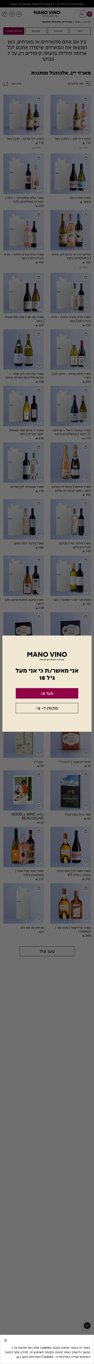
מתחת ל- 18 (47, 708)
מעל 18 (47, 693)
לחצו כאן (22, 1357)
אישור (5, 1340)
